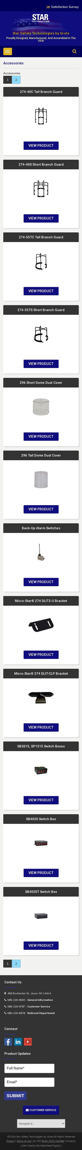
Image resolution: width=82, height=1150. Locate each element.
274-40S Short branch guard (41, 164)
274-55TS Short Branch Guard (41, 310)
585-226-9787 (16, 1006)
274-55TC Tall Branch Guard (41, 237)
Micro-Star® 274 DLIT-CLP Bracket (41, 674)
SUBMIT (15, 1095)
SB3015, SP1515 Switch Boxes (41, 746)
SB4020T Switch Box (41, 892)
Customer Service (42, 1110)
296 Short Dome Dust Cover (41, 383)
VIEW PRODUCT (41, 145)
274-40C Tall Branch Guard (41, 92)
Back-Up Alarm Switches (41, 528)
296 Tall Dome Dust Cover (41, 455)
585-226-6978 (16, 1013)
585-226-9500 (16, 999)
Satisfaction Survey (65, 7)
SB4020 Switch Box (41, 819)
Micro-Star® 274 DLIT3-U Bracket (41, 601)
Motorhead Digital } (50, 1145)
